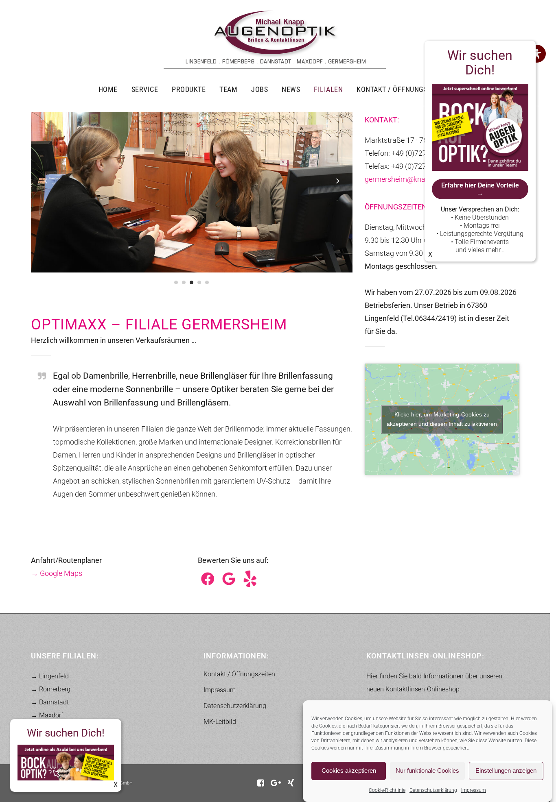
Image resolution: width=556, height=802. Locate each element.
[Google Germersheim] (229, 578)
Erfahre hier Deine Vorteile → (480, 189)
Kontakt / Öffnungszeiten (239, 674)
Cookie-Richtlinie (387, 790)
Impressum (473, 790)
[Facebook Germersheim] (207, 578)
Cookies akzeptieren (349, 770)
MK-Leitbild (220, 722)
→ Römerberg (50, 689)
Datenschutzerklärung (433, 790)
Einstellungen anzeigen (505, 770)
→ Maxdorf (47, 715)
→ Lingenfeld (50, 676)
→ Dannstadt (50, 702)
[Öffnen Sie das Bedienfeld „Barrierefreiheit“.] (537, 54)
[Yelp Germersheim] (250, 578)
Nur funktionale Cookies (427, 770)
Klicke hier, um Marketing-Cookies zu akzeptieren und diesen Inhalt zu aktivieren (442, 419)
